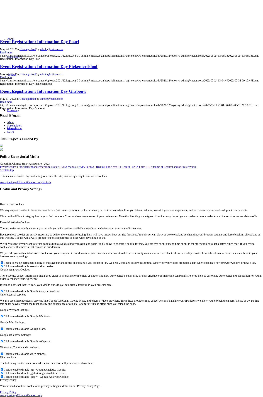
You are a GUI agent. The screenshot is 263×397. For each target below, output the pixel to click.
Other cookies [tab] (8, 357)
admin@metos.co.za (51, 49)
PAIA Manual (68, 166)
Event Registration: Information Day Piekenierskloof (49, 66)
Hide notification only (29, 182)
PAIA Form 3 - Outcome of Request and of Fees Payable (164, 166)
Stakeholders (14, 125)
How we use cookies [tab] (12, 204)
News (10, 131)
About (10, 122)
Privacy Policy (8, 166)
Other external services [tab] (13, 294)
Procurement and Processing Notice (38, 166)
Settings (46, 182)
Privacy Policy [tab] (8, 379)
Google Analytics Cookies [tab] (15, 269)
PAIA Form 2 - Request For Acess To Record (104, 166)
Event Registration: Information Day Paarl (39, 41)
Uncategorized (28, 49)
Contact (11, 128)
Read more (6, 52)
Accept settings (8, 182)
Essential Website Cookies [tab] (15, 222)
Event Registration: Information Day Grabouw (43, 91)
